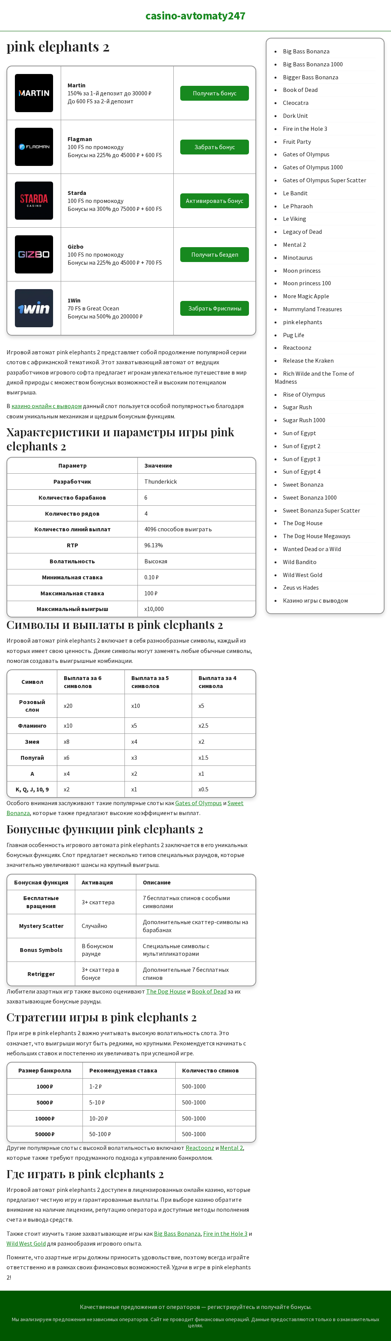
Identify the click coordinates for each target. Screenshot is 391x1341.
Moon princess (302, 270)
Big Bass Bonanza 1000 (313, 64)
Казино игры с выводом (315, 600)
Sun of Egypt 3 (301, 459)
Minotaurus (298, 257)
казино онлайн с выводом (46, 406)
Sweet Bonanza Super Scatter (321, 510)
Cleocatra (296, 102)
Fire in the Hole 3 (225, 1233)
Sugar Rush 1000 (304, 420)
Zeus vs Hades (301, 587)
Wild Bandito (300, 562)
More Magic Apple (306, 296)
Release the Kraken (308, 360)
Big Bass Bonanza (177, 1233)
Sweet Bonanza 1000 (310, 497)
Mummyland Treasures (312, 309)
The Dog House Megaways (317, 536)
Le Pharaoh (298, 206)
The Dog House (166, 991)
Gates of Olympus (198, 803)
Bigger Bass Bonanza (310, 77)
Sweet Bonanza (303, 484)
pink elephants (302, 322)
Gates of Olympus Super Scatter (324, 180)
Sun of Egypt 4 (301, 471)
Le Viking (294, 218)
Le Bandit (295, 193)
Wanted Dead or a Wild (312, 549)
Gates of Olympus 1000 (313, 167)
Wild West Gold (26, 1243)
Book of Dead (209, 991)
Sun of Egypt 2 (301, 446)
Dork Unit (295, 115)
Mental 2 (231, 1147)
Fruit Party (297, 141)
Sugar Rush (297, 407)
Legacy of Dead (302, 231)
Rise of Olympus (304, 394)
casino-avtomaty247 (195, 15)
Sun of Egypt (299, 433)
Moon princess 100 (307, 283)
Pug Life (293, 335)
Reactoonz (200, 1147)
